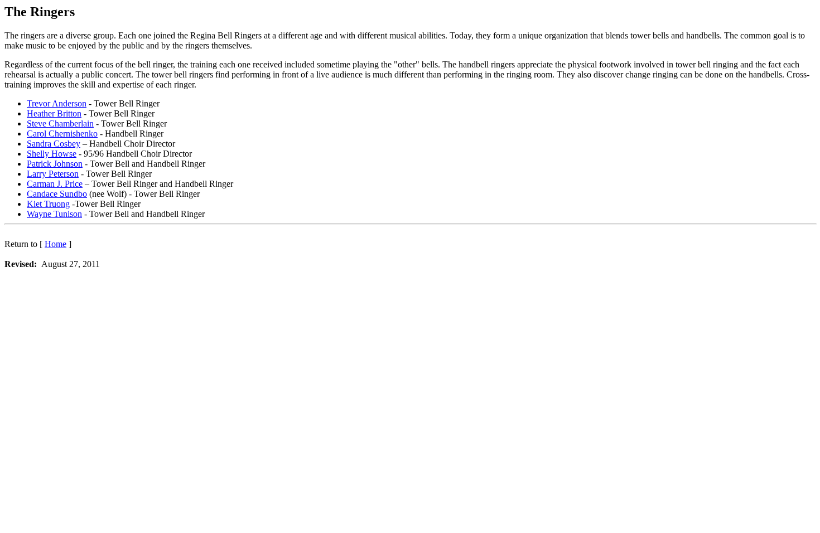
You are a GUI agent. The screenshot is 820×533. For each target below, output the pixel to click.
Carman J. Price (55, 183)
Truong (48, 204)
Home (55, 244)
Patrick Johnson (55, 163)
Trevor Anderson (56, 103)
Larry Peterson (53, 173)
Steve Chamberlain (60, 123)
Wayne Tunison (54, 214)
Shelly (51, 153)
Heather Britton (54, 113)
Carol (62, 133)
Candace (57, 193)
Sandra (53, 143)
